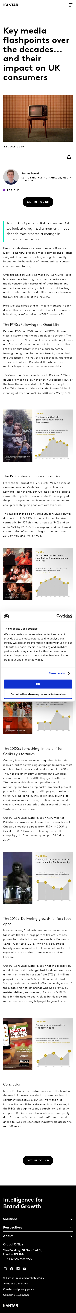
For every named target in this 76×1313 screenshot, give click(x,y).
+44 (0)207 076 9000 (18, 1258)
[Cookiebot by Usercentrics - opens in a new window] (56, 616)
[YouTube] (18, 1270)
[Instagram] (5, 1270)
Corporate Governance (16, 1295)
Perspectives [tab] (12, 1227)
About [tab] (8, 1236)
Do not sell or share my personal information (38, 694)
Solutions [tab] (10, 1219)
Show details (57, 673)
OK (38, 684)
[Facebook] (12, 1270)
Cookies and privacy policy (18, 1289)
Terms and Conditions (15, 1283)
